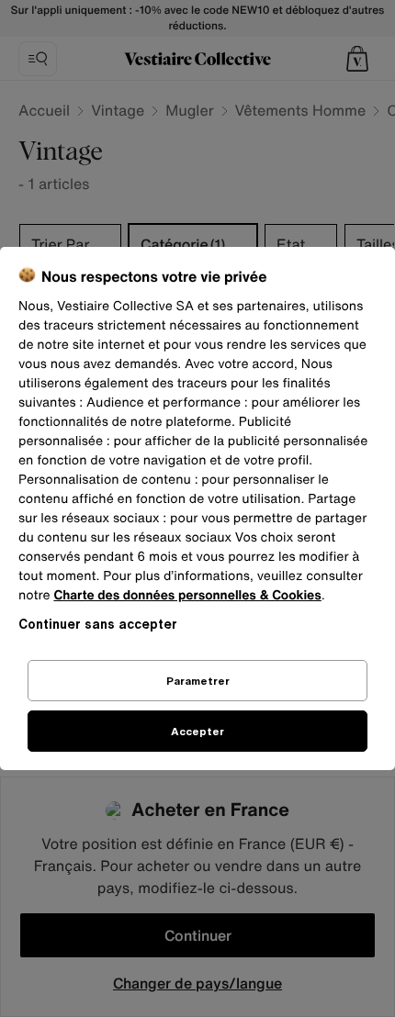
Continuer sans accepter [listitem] (97, 623)
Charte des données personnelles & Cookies (187, 595)
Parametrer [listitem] (198, 680)
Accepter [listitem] (197, 731)
